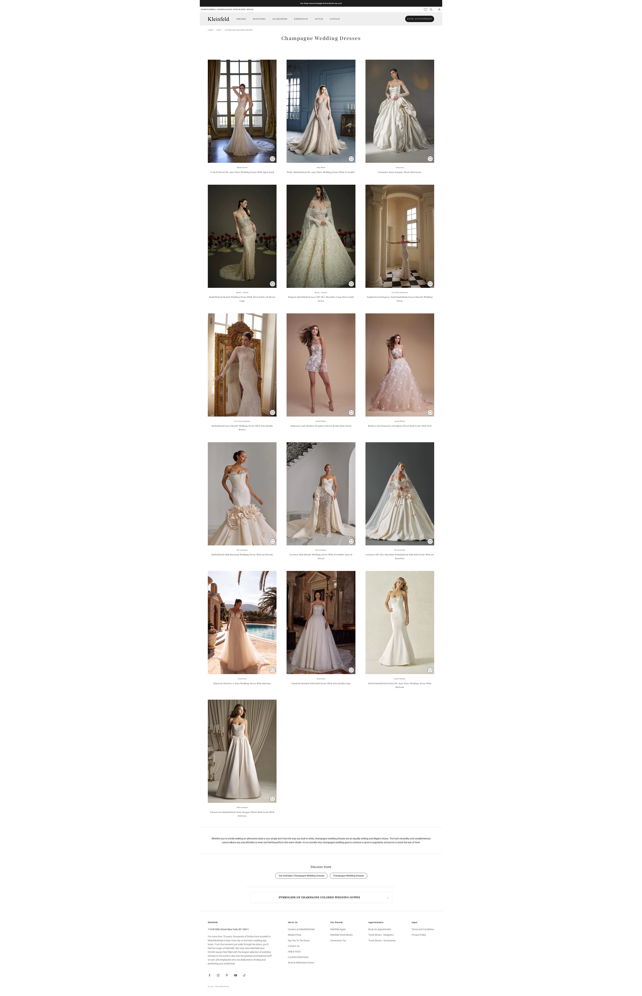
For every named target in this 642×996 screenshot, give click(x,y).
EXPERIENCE (301, 19)
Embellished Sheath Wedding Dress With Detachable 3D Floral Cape (242, 299)
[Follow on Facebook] (209, 975)
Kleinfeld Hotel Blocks (341, 934)
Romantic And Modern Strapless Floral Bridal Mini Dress (321, 426)
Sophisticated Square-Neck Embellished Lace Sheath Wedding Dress (400, 299)
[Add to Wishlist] (273, 159)
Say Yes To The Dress (299, 940)
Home (210, 30)
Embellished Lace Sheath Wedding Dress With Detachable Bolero (242, 428)
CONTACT (335, 19)
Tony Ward (321, 167)
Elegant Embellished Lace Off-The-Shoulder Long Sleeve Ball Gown (321, 299)
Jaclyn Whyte (320, 421)
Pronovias (400, 167)
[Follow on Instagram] (218, 975)
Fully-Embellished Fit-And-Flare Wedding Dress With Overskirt (321, 172)
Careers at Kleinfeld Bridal (301, 929)
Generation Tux (338, 940)
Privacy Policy (419, 934)
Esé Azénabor (242, 550)
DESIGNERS (259, 19)
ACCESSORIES (279, 19)
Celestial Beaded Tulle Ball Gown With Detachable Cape (321, 683)
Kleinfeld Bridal (208, 9)
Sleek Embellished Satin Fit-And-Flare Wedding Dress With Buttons (399, 685)
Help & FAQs (294, 951)
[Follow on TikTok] (244, 975)
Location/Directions (298, 957)
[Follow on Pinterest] (227, 975)
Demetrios (242, 679)
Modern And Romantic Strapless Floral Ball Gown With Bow (400, 426)
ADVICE (319, 19)
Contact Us (293, 946)
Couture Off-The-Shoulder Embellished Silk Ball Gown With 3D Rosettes (400, 556)
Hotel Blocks (239, 9)
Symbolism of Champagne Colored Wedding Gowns (319, 897)
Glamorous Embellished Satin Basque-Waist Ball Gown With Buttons (242, 814)
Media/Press (294, 934)
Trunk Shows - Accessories (382, 940)
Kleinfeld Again (224, 9)
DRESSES (241, 19)
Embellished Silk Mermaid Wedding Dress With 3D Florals (242, 554)
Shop (219, 30)
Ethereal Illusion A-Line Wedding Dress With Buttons (242, 683)
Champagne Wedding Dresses (239, 30)
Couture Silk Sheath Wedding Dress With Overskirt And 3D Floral (321, 556)
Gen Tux (250, 9)
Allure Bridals (399, 679)
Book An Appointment (379, 929)
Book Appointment (419, 19)
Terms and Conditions (423, 929)
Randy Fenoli (242, 167)
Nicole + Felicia (242, 292)
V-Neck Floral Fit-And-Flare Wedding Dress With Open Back (242, 172)
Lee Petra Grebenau (400, 292)
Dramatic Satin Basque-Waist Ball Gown (399, 172)
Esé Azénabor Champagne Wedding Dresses (301, 875)
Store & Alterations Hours (301, 962)
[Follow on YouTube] (235, 975)
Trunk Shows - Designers (381, 934)
